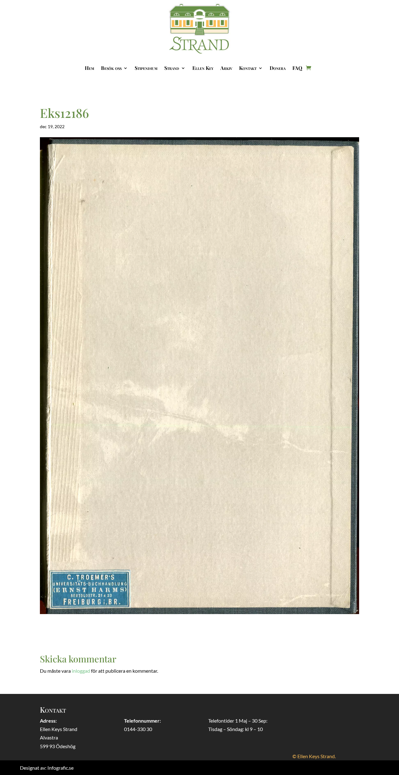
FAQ (297, 68)
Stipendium (146, 68)
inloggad (81, 671)
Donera (278, 68)
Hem (89, 68)
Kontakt (248, 68)
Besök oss (111, 68)
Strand (171, 68)
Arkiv (226, 68)
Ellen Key (203, 68)
